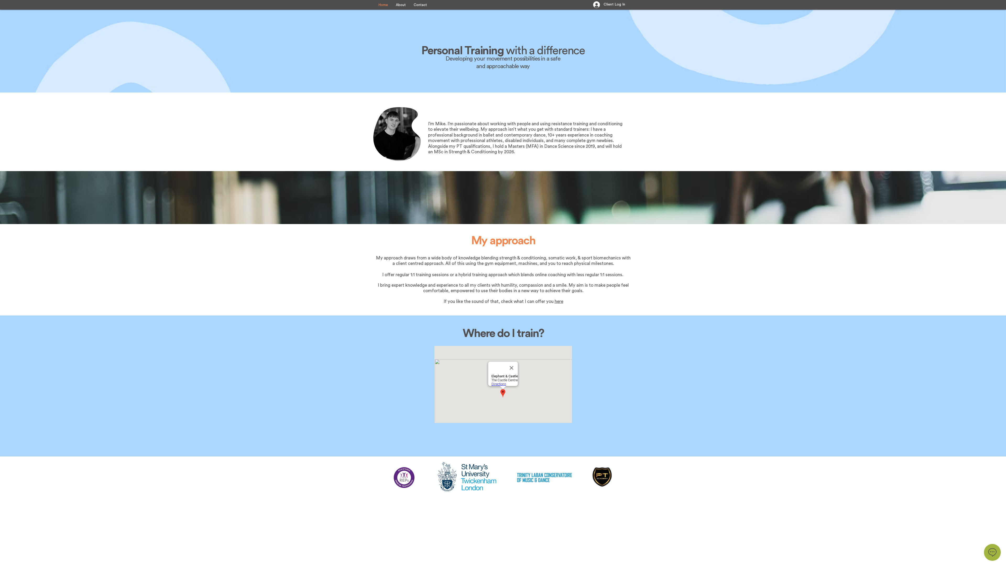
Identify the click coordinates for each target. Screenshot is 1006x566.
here (559, 301)
